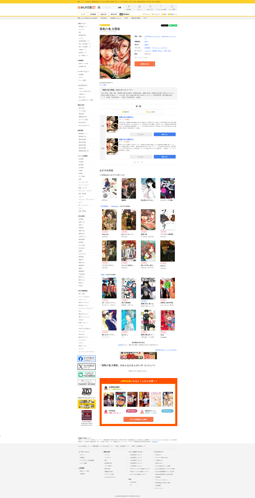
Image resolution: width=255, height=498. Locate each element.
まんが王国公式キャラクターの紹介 (165, 468)
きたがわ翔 (82, 245)
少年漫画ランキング (136, 466)
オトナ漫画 (82, 176)
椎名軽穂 (81, 256)
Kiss (80, 311)
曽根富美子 (82, 265)
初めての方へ (82, 97)
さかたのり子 (82, 254)
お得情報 (82, 474)
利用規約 (158, 477)
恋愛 (80, 179)
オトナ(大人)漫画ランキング (138, 474)
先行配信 (93, 14)
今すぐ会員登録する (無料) (138, 419)
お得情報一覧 (82, 66)
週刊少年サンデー (83, 337)
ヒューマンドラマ (83, 182)
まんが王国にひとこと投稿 (86, 100)
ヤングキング (82, 340)
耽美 (165, 51)
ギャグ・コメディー (84, 185)
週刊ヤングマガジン (84, 302)
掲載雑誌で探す (83, 116)
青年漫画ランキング (136, 463)
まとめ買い (152, 112)
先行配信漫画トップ (84, 41)
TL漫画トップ (82, 49)
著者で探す (82, 114)
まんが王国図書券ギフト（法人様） (165, 471)
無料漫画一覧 (82, 136)
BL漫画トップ (82, 52)
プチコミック (82, 299)
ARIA (102, 274)
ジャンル (147, 14)
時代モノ (160, 51)
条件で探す (82, 108)
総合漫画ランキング (136, 454)
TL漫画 (80, 170)
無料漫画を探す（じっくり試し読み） (166, 350)
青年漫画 (81, 164)
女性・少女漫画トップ (85, 44)
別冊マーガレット (83, 322)
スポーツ (81, 196)
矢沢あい (81, 285)
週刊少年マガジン (83, 314)
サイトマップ (159, 488)
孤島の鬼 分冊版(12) (126, 139)
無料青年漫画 (82, 145)
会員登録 (81, 74)
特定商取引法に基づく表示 (163, 482)
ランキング (157, 14)
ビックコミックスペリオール (86, 351)
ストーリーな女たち (84, 296)
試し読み (141, 134)
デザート (81, 343)
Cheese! (81, 320)
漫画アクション (83, 346)
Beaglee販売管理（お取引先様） (165, 474)
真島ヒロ (81, 283)
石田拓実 (81, 228)
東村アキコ (82, 277)
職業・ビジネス (83, 188)
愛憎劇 (155, 51)
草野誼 (80, 251)
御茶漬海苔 (82, 239)
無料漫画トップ (83, 26)
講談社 (147, 44)
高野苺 (80, 268)
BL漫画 (81, 173)
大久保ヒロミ (82, 236)
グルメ (80, 208)
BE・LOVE (82, 294)
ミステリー (148, 51)
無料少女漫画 (82, 142)
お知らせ (81, 88)
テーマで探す (82, 111)
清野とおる (82, 262)
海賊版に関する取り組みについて (87, 397)
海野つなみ (82, 230)
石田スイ (81, 225)
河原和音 (81, 242)
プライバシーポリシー (162, 480)
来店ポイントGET (83, 63)
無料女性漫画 (82, 139)
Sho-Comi (81, 334)
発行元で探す (82, 122)
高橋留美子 (82, 271)
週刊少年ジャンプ (83, 305)
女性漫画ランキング (136, 457)
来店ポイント (173, 14)
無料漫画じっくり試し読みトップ (102, 446)
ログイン (81, 77)
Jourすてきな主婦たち (85, 328)
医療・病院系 (82, 211)
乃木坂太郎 (82, 274)
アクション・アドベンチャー (86, 199)
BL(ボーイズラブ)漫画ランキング (140, 471)
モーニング (82, 331)
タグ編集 (103, 85)
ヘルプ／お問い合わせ (85, 91)
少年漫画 (81, 167)
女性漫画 (81, 159)
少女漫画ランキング (136, 460)
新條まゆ (81, 259)
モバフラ (81, 348)
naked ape (114, 206)
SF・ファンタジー (84, 205)
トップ (83, 14)
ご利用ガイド (82, 94)
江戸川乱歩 (152, 36)
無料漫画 (126, 14)
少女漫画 (81, 162)
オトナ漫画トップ (83, 55)
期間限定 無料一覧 (84, 151)
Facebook (133, 482)
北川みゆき (82, 248)
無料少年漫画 (82, 148)
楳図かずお (82, 233)
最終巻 (127, 112)
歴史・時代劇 (82, 193)
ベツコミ (81, 325)
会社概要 (158, 485)
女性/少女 (103, 14)
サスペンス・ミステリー (85, 191)
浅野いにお (82, 222)
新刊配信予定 (82, 35)
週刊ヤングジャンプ (84, 317)
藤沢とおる (82, 280)
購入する (165, 134)
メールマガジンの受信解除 (87, 460)
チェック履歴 (82, 80)
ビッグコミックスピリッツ (86, 308)
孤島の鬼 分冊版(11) (126, 117)
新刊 (165, 14)
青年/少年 (114, 14)
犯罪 (169, 51)
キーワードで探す (83, 119)
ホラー (80, 202)
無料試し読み (145, 64)
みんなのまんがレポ (84, 125)
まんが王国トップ (84, 446)
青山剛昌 (81, 219)
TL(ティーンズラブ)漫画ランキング (140, 468)
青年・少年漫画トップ (85, 47)
